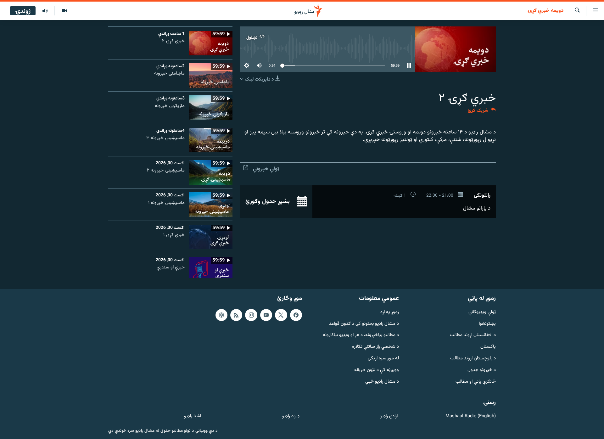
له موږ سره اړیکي (383, 358)
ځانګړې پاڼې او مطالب (476, 382)
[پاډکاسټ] (221, 315)
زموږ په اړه (389, 312)
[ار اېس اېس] (236, 315)
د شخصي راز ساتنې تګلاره (375, 347)
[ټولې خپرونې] (45, 11)
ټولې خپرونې (266, 169)
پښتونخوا (487, 324)
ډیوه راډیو (290, 416)
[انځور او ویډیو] (64, 11)
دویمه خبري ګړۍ (545, 11)
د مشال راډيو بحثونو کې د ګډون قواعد (364, 324)
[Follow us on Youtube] (266, 315)
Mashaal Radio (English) (470, 416)
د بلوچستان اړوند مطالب (473, 358)
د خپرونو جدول (481, 370)
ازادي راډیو (389, 416)
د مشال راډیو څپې (382, 382)
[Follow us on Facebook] (296, 315)
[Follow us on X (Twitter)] (281, 315)
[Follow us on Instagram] (251, 315)
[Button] (482, 112)
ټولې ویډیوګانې (482, 312)
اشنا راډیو (192, 416)
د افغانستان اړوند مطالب (473, 335)
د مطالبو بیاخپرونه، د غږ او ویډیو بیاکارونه (361, 335)
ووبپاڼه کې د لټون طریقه (376, 370)
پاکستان (488, 347)
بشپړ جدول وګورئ (268, 201)
